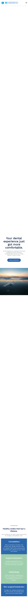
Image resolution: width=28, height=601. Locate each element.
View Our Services (14, 260)
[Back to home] (9, 2)
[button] (26, 2)
